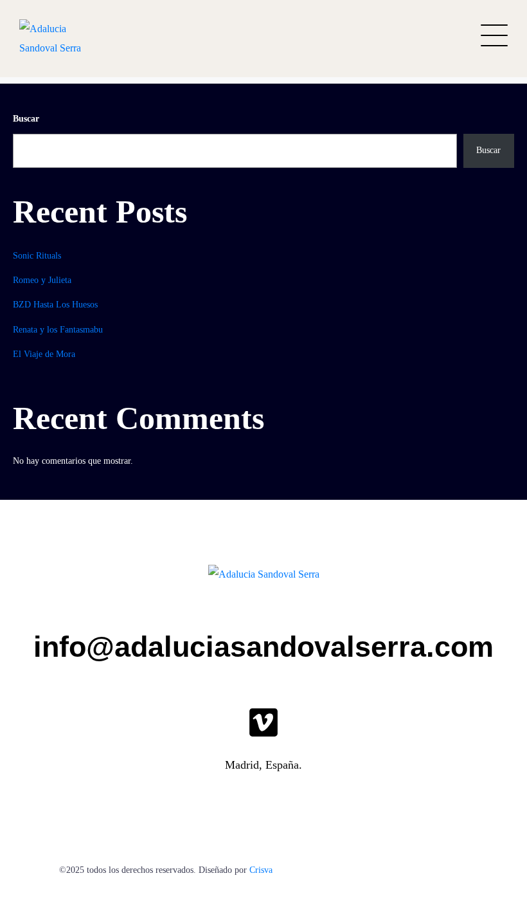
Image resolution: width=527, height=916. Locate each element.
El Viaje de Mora (44, 354)
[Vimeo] (263, 722)
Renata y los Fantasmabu (58, 329)
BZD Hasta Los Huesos (55, 304)
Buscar (26, 119)
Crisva (260, 870)
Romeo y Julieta (42, 280)
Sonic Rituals (37, 256)
